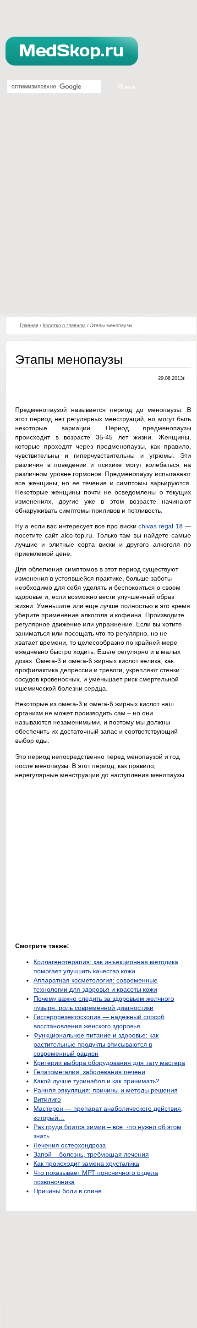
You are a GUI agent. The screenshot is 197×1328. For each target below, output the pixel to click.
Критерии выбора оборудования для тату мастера (109, 1062)
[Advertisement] (98, 208)
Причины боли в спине (67, 1191)
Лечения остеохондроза (69, 1145)
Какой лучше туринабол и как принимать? (96, 1081)
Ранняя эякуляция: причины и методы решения (105, 1090)
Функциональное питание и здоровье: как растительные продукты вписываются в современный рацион (96, 1044)
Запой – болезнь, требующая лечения (91, 1154)
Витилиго (47, 1099)
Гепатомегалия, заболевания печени (89, 1072)
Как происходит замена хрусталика (86, 1163)
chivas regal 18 (160, 526)
